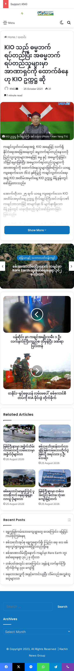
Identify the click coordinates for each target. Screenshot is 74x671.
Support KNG (18, 4)
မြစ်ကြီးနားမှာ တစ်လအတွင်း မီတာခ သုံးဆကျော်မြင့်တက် (52, 495)
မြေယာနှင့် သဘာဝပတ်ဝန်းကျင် (37, 257)
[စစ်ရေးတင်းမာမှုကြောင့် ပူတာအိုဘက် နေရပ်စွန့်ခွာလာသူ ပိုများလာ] (19, 478)
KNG (12, 88)
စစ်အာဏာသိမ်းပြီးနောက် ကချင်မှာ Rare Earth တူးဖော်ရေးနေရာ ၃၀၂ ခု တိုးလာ (37, 270)
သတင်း (21, 37)
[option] (37, 266)
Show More (36, 230)
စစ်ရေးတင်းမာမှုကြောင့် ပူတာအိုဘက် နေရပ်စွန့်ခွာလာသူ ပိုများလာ (18, 495)
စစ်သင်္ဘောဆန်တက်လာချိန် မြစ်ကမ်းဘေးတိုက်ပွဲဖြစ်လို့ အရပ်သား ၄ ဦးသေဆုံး (54, 452)
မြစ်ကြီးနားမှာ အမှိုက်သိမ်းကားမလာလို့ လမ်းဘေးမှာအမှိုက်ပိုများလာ (19, 450)
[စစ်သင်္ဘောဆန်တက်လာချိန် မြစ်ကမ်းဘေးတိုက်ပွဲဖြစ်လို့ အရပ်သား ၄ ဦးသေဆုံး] (55, 433)
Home (11, 37)
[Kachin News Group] (37, 13)
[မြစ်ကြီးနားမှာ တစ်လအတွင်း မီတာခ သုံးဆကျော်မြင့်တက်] (55, 478)
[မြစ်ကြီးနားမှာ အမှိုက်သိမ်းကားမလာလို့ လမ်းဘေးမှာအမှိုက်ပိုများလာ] (19, 433)
